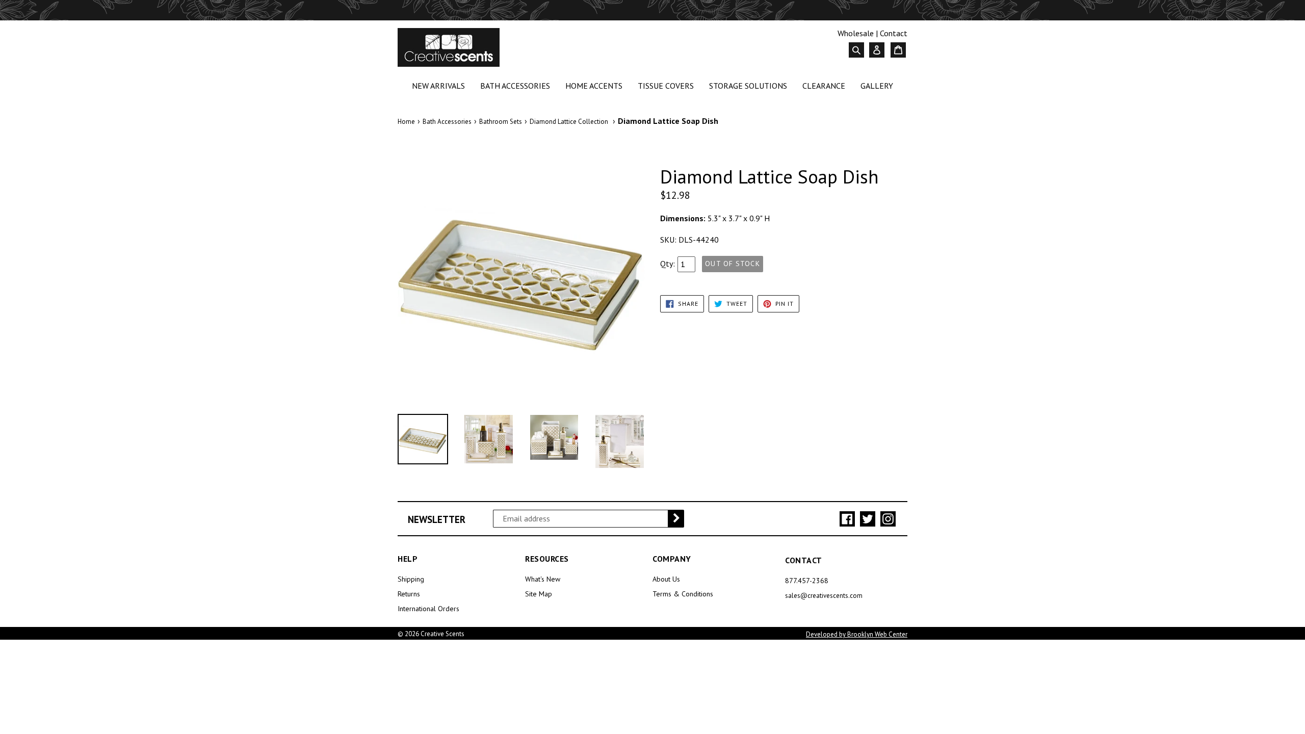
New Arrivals (440, 85)
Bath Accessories (517, 85)
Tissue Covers (668, 85)
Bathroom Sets (500, 121)
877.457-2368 (806, 580)
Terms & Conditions (682, 593)
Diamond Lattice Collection (569, 121)
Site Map (538, 593)
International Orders (428, 608)
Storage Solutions (750, 85)
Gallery (876, 86)
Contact (893, 33)
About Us (666, 579)
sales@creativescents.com (824, 595)
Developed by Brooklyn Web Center (856, 634)
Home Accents (596, 85)
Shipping (411, 579)
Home (406, 121)
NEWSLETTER (436, 520)
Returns (409, 593)
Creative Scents (442, 634)
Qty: (667, 263)
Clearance (825, 85)
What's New (542, 579)
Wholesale (856, 33)
